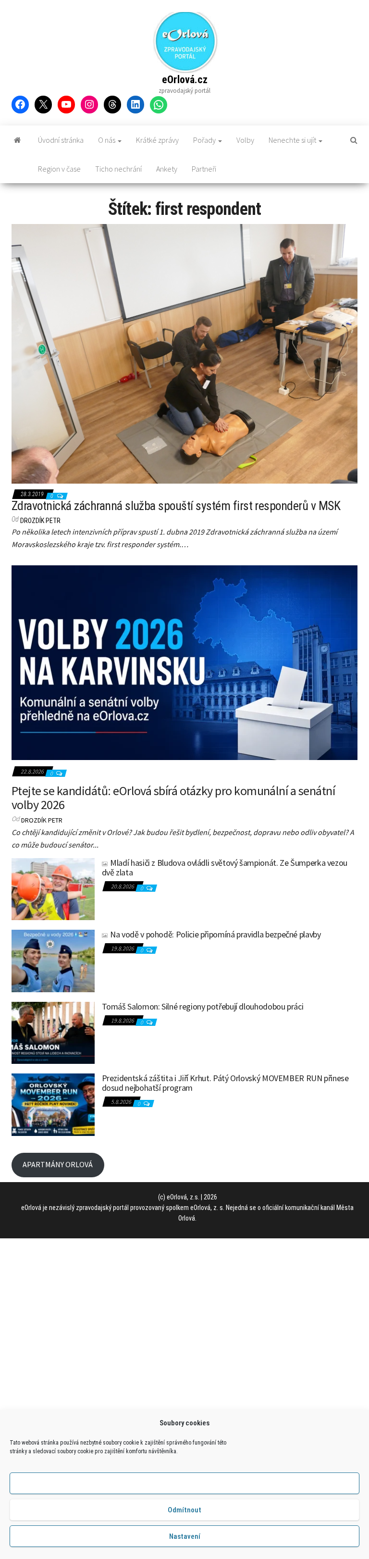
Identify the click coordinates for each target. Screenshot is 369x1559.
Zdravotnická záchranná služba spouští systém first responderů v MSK (176, 506)
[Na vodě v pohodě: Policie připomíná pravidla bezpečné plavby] (53, 960)
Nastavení (184, 1536)
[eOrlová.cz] (17, 139)
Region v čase (59, 169)
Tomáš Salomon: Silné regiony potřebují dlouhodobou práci (203, 1006)
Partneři (204, 169)
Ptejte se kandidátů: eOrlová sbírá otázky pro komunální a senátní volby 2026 (173, 797)
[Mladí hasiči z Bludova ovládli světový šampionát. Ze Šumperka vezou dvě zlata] (53, 888)
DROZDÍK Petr (40, 520)
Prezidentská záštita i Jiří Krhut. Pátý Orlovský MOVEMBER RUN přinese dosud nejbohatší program (225, 1083)
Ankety (166, 169)
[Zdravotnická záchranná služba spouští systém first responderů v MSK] (184, 353)
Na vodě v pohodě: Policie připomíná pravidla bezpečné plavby (215, 934)
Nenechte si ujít (293, 140)
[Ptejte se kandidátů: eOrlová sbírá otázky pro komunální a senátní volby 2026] (184, 661)
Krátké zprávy (157, 140)
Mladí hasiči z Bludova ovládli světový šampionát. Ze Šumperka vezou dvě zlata (225, 867)
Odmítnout (184, 1510)
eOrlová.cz (185, 80)
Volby (245, 140)
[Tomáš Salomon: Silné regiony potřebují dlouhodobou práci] (53, 1031)
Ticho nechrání (118, 169)
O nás (107, 140)
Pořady (205, 140)
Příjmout (185, 1483)
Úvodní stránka (61, 140)
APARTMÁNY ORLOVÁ (58, 1164)
